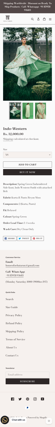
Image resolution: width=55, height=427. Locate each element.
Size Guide (12, 307)
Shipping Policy (15, 331)
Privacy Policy (14, 315)
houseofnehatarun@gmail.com (22, 265)
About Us (11, 347)
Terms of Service (15, 339)
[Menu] (50, 18)
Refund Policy (14, 323)
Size (5, 149)
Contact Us (12, 355)
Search (10, 299)
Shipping (8, 139)
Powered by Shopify (37, 417)
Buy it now (28, 172)
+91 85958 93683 (15, 275)
